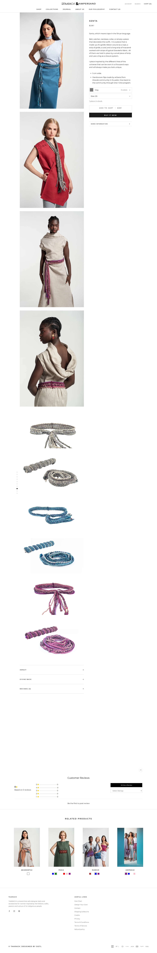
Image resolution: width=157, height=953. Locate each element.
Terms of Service (80, 926)
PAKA (61, 870)
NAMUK (95, 870)
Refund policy (79, 929)
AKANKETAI (27, 870)
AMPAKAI (130, 870)
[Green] (56, 874)
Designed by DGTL (32, 946)
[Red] (64, 874)
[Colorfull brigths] (25, 874)
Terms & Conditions (81, 922)
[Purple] (69, 874)
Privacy (77, 919)
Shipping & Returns (81, 912)
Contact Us (114, 9)
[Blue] (53, 874)
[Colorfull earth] (28, 874)
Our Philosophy (97, 9)
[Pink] (67, 874)
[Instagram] (14, 911)
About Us (80, 9)
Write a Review (126, 785)
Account (128, 4)
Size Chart (78, 901)
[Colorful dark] (58, 874)
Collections (52, 9)
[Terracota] (61, 874)
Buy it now (110, 115)
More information (99, 124)
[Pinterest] (19, 911)
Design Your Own (81, 905)
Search (138, 4)
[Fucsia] (72, 874)
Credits (77, 915)
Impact (23, 670)
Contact (77, 908)
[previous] (6, 851)
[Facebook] (9, 911)
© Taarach (14, 946)
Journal (67, 9)
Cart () (148, 4)
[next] (150, 851)
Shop (39, 9)
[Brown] (90, 874)
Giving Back (26, 679)
